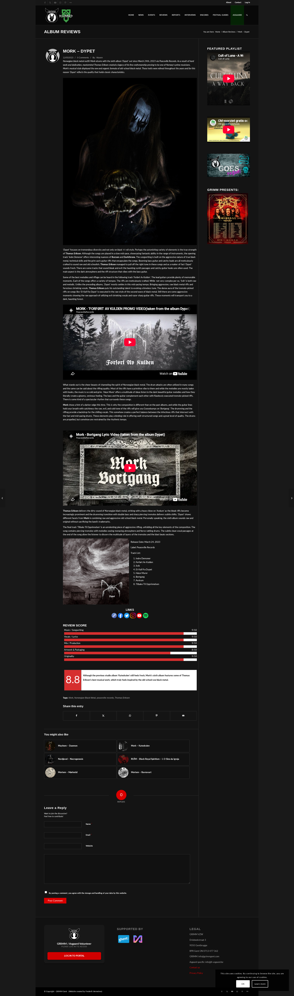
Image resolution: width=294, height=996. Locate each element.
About (228, 2)
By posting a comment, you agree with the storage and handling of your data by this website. (88, 893)
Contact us (195, 968)
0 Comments (83, 57)
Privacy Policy (196, 973)
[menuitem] (228, 2)
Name (89, 824)
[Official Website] (114, 618)
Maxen (99, 57)
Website (89, 846)
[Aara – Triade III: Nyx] (2, 498)
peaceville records (105, 698)
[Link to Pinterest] (65, 2)
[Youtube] (139, 618)
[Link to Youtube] (55, 2)
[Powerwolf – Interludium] (291, 498)
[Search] (247, 15)
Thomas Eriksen (122, 698)
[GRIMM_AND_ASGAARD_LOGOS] (59, 15)
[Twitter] (126, 618)
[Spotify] (145, 618)
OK (243, 984)
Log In (247, 2)
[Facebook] (120, 618)
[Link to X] (50, 2)
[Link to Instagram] (60, 2)
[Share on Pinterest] (156, 715)
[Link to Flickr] (70, 2)
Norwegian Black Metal (85, 698)
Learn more (260, 984)
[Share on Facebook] (76, 715)
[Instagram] (133, 618)
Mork (71, 698)
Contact (238, 2)
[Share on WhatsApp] (130, 715)
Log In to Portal (74, 956)
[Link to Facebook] (45, 2)
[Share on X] (103, 715)
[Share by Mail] (183, 715)
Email (89, 835)
